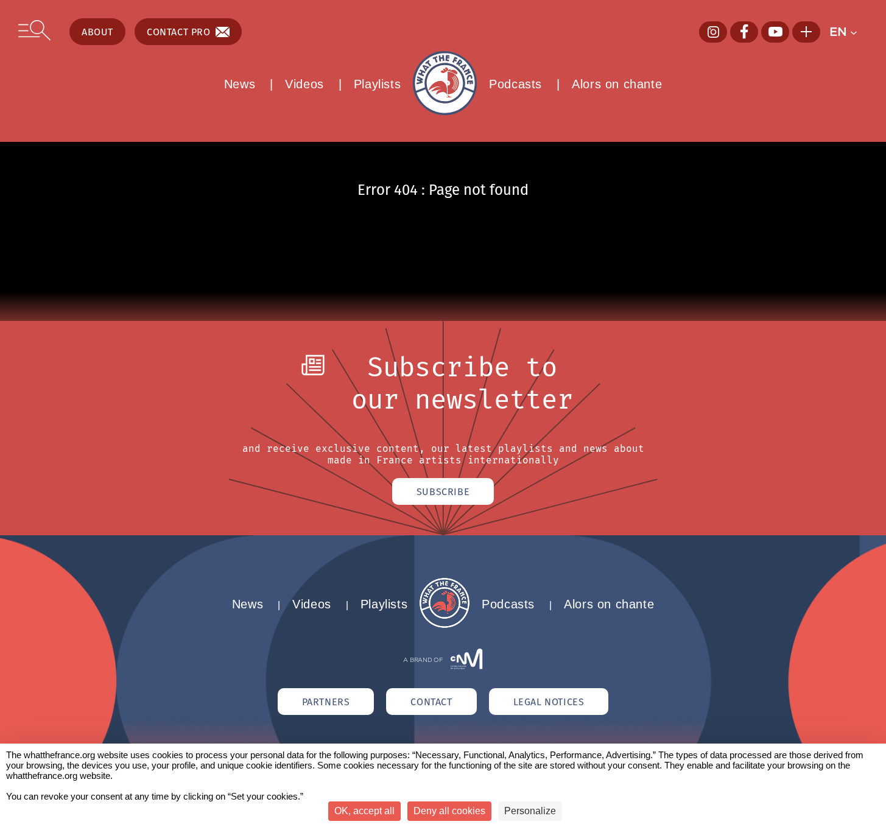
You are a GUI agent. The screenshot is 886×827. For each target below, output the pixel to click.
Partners (326, 701)
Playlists (377, 84)
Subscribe (443, 491)
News (239, 84)
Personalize (530, 811)
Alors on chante (617, 84)
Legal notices (549, 701)
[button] (848, 32)
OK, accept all (364, 811)
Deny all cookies (449, 811)
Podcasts (515, 84)
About (97, 31)
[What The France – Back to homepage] (444, 624)
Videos (304, 84)
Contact (431, 701)
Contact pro (179, 31)
